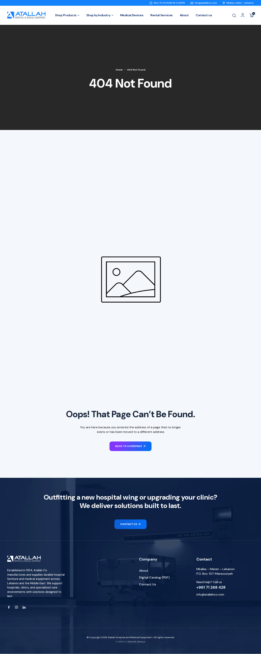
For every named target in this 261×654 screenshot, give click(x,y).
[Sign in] (242, 15)
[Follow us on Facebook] (8, 607)
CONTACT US (128, 524)
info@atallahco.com (210, 594)
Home (119, 69)
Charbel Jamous (136, 641)
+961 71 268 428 (210, 587)
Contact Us (147, 584)
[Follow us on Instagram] (16, 607)
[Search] (234, 15)
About (143, 571)
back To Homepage (128, 446)
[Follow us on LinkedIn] (24, 607)
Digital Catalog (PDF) (154, 577)
